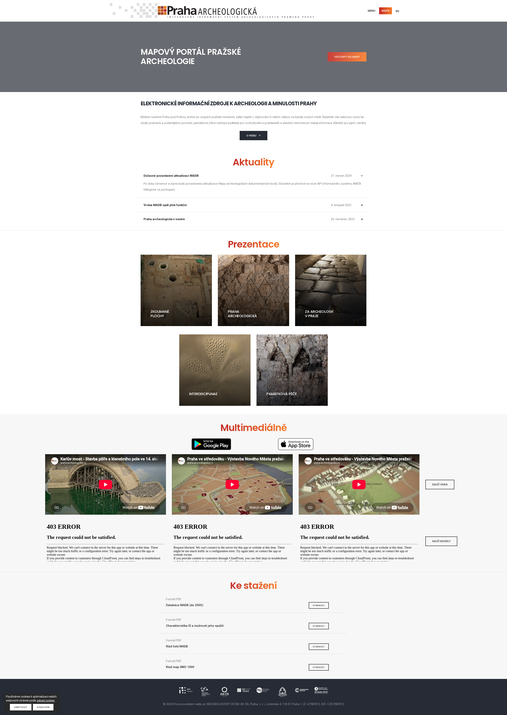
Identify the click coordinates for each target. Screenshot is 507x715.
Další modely (441, 541)
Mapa (386, 11)
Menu (371, 11)
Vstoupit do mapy (347, 57)
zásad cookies (46, 700)
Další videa (440, 484)
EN (397, 11)
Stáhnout (319, 605)
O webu (251, 135)
